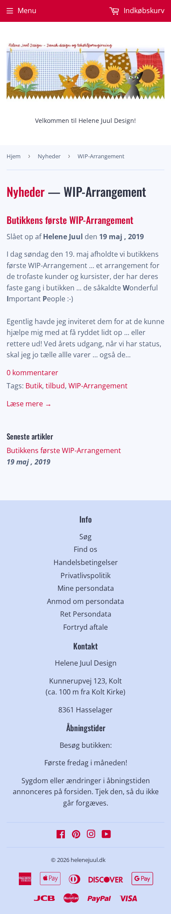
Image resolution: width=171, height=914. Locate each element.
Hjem (14, 156)
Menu (27, 10)
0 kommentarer (32, 372)
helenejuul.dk (88, 860)
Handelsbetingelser (85, 562)
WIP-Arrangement (98, 386)
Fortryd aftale (85, 627)
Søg (85, 536)
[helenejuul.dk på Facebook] (60, 835)
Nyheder (49, 156)
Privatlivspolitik (85, 575)
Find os (85, 549)
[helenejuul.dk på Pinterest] (76, 835)
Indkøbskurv (143, 10)
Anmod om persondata (85, 601)
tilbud (55, 386)
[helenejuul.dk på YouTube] (106, 835)
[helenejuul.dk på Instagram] (91, 835)
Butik (33, 386)
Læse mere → (29, 403)
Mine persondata (85, 588)
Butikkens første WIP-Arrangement (70, 220)
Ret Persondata (85, 614)
